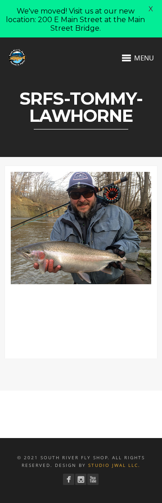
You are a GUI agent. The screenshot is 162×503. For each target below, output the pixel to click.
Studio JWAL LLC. (114, 465)
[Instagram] (80, 479)
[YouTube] (93, 479)
